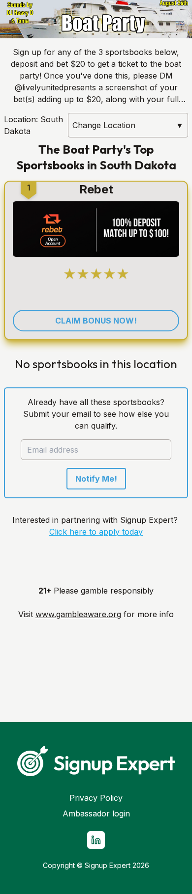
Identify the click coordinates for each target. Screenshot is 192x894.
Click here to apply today (96, 532)
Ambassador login (96, 813)
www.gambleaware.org (78, 614)
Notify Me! (96, 479)
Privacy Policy (96, 798)
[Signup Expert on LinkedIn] (96, 840)
